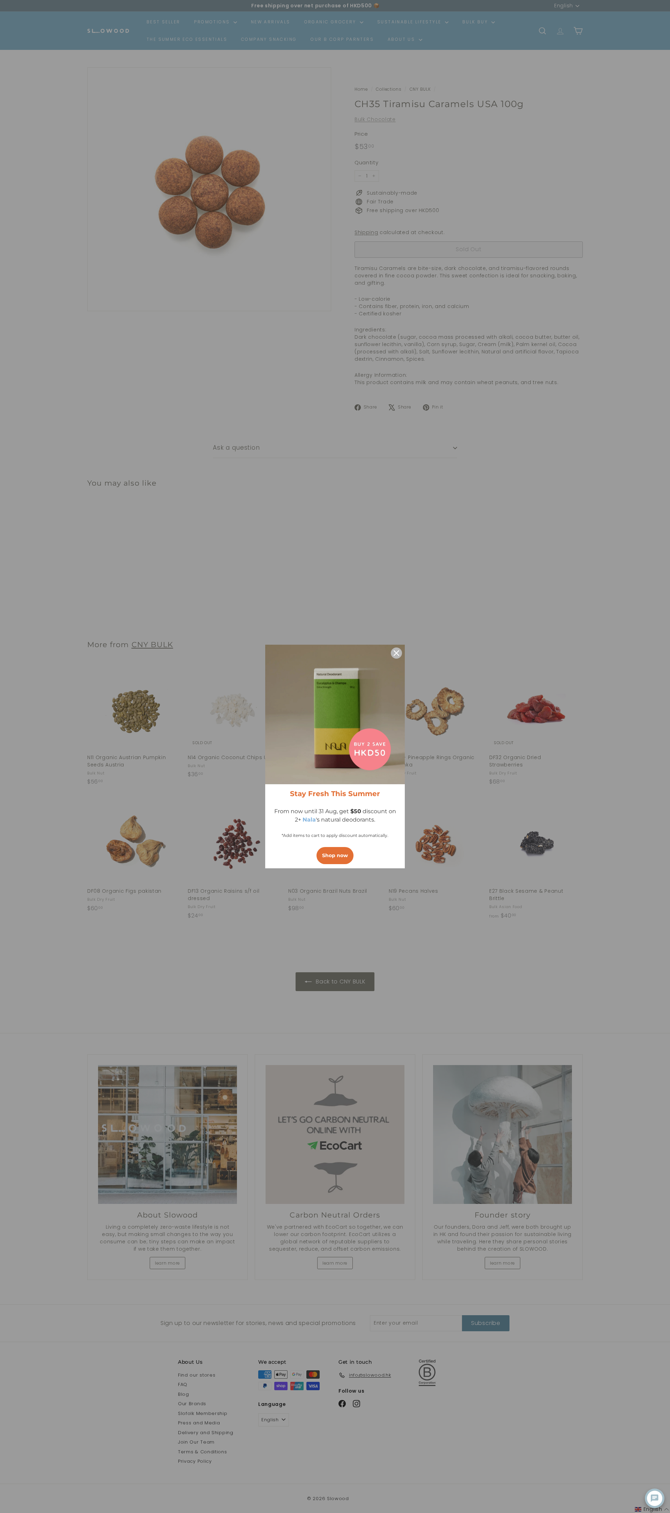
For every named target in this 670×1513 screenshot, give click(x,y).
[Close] (396, 653)
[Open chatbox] (654, 1498)
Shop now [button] (335, 855)
